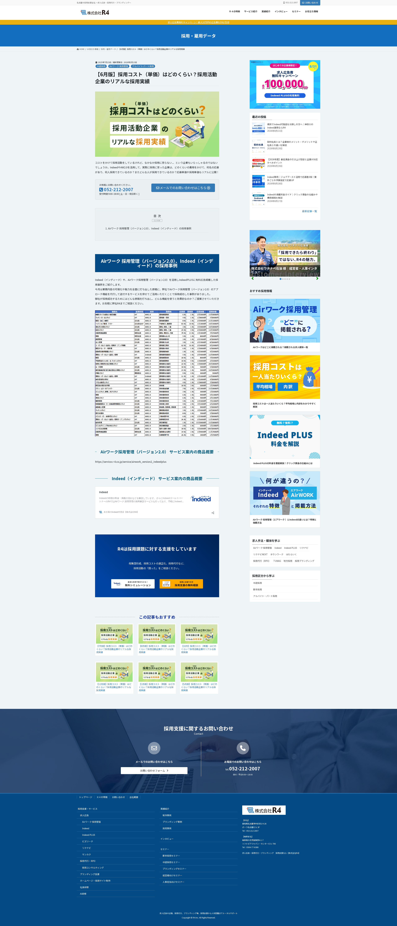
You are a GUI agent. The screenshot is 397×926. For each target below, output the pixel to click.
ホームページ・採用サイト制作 (95, 880)
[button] (154, 770)
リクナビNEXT (260, 554)
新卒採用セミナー (171, 855)
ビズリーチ (87, 841)
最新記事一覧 (309, 211)
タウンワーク (276, 554)
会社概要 (133, 797)
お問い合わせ (311, 2)
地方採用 (288, 560)
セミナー (296, 11)
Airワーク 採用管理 (118, 66)
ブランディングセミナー (174, 868)
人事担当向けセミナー (173, 881)
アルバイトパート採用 (143, 66)
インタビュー (281, 11)
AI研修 (83, 893)
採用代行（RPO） (262, 560)
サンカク (86, 854)
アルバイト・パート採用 (265, 596)
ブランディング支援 (89, 874)
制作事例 (167, 815)
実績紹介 (266, 11)
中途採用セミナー (171, 862)
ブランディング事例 (172, 821)
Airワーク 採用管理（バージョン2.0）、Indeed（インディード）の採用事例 (148, 228)
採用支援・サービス (87, 808)
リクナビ (304, 547)
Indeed (277, 547)
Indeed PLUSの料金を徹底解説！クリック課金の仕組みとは (282, 463)
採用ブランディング (304, 560)
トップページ (85, 797)
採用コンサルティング (93, 867)
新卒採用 (257, 589)
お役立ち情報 (311, 11)
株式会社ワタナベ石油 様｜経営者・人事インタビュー (284, 270)
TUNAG (277, 560)
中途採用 (101, 66)
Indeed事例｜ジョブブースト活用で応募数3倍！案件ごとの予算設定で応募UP (292, 178)
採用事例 (167, 828)
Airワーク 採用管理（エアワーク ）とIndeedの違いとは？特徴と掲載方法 (285, 521)
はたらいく (291, 554)
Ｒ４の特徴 (234, 11)
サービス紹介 (250, 11)
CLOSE (157, 220)
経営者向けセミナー (172, 875)
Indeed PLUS (290, 547)
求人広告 (84, 815)
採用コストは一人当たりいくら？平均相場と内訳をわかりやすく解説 (284, 405)
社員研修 (84, 887)
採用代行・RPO (87, 860)
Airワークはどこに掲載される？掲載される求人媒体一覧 (280, 347)
